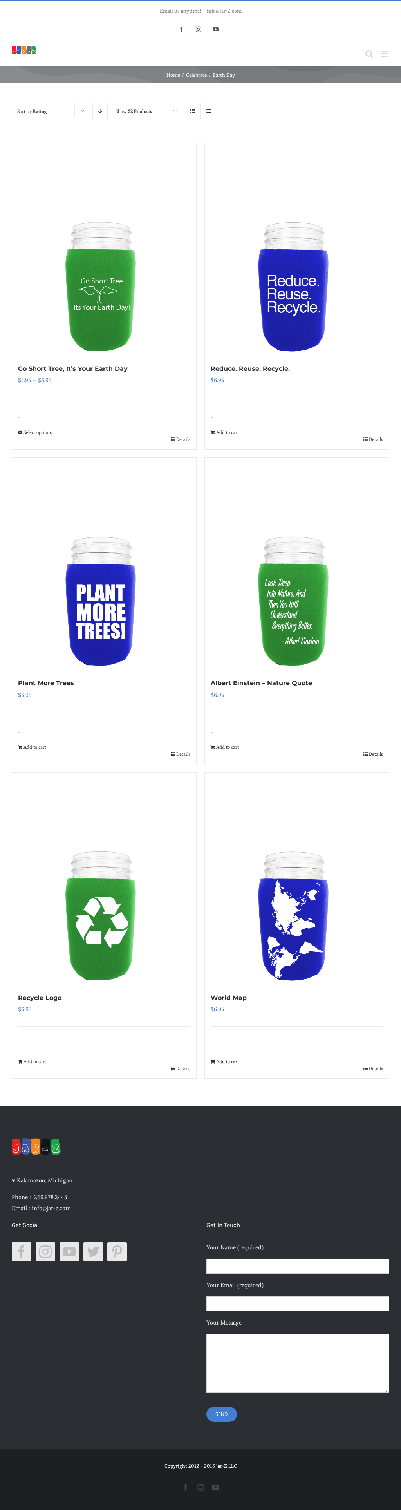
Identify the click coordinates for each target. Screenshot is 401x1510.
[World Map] (297, 879)
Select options (37, 432)
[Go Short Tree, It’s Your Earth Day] (104, 249)
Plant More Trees (46, 683)
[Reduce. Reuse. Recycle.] (297, 249)
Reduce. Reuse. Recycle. (250, 368)
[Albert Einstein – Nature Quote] (297, 564)
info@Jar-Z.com (224, 10)
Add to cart (227, 432)
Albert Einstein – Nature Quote (261, 683)
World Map (229, 998)
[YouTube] (69, 1251)
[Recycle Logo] (104, 879)
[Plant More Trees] (104, 564)
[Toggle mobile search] (369, 54)
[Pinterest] (117, 1251)
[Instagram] (45, 1251)
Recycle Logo (39, 998)
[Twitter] (93, 1251)
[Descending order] (100, 111)
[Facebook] (21, 1251)
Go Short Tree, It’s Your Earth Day (73, 368)
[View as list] (208, 111)
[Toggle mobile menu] (385, 54)
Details (183, 439)
